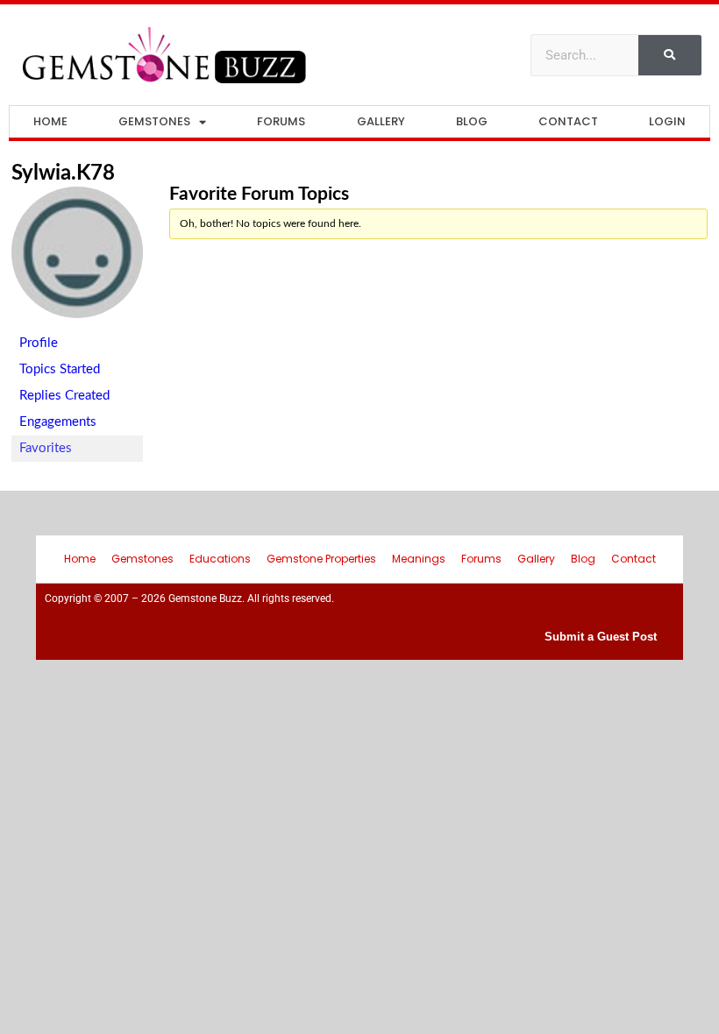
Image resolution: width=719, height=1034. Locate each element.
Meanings (418, 558)
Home (50, 121)
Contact (568, 121)
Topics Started (59, 369)
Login (667, 121)
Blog (472, 121)
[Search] (669, 55)
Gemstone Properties (321, 558)
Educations (220, 558)
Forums (281, 121)
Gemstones (154, 121)
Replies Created (64, 395)
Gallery (381, 121)
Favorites (45, 448)
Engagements (57, 421)
